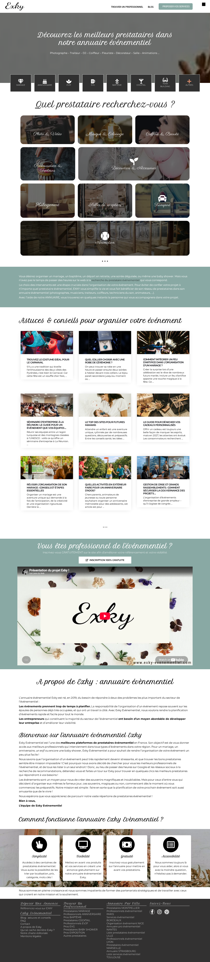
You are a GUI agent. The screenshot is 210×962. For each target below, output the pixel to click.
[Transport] (162, 198)
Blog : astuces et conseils (35, 917)
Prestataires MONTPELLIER (123, 908)
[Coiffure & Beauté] (162, 127)
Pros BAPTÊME (72, 917)
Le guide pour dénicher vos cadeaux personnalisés (161, 424)
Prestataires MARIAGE (76, 911)
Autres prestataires (74, 935)
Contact (25, 923)
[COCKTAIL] (141, 81)
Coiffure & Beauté (162, 134)
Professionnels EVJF (75, 923)
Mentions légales (30, 936)
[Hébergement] (47, 198)
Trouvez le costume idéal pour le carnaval (48, 361)
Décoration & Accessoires (134, 168)
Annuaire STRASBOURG (121, 951)
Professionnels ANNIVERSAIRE (82, 914)
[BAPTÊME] (117, 81)
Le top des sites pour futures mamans (105, 424)
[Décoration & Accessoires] (134, 161)
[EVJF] (69, 81)
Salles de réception (105, 205)
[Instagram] (159, 912)
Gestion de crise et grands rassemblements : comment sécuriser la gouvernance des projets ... (164, 489)
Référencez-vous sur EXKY (36, 908)
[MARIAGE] (20, 81)
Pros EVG (69, 926)
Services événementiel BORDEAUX (120, 919)
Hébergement (47, 205)
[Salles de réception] (105, 198)
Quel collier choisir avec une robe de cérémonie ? (105, 361)
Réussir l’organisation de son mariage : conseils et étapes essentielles (47, 487)
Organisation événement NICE (125, 923)
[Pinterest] (166, 912)
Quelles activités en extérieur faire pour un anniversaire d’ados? (105, 487)
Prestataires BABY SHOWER (80, 929)
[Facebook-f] (152, 912)
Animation (105, 242)
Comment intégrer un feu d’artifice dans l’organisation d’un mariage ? (163, 362)
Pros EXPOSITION (74, 932)
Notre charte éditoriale (34, 933)
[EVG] (93, 81)
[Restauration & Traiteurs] (48, 159)
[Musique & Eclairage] (105, 127)
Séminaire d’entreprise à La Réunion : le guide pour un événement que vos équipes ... (46, 425)
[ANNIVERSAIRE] (44, 81)
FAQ (23, 920)
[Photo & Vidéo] (47, 127)
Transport (162, 205)
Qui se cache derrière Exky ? (37, 930)
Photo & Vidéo (47, 134)
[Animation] (105, 236)
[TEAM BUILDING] (165, 80)
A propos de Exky (31, 926)
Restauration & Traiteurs (48, 168)
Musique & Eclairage (105, 134)
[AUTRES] (189, 81)
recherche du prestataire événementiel (115, 280)
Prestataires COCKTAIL (76, 920)
